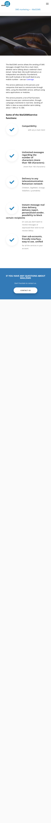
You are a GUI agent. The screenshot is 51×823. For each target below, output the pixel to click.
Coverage (30, 79)
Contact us (25, 290)
